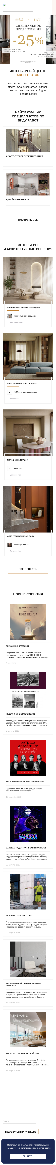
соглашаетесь (12, 1148)
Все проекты (28, 569)
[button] (23, 58)
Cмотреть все (28, 220)
